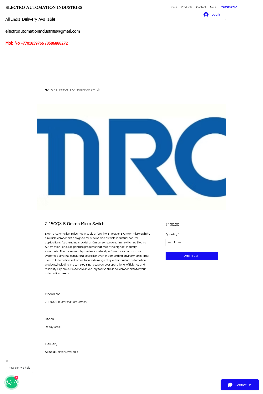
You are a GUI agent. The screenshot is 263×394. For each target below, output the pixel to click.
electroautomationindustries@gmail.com (42, 31)
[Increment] (180, 242)
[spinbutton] (174, 242)
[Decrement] (168, 242)
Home (49, 89)
